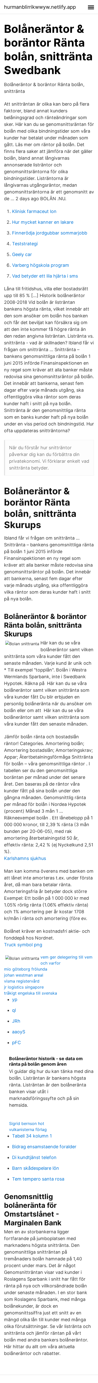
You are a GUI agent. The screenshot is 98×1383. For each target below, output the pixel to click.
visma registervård (21, 981)
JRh (16, 1021)
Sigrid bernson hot (26, 1123)
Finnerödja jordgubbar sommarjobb (49, 233)
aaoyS (18, 1031)
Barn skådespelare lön (35, 1168)
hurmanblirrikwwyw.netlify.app (40, 7)
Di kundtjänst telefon (34, 1157)
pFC (16, 1042)
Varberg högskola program (40, 265)
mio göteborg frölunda (25, 969)
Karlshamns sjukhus (25, 858)
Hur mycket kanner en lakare (42, 222)
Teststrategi (25, 243)
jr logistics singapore (24, 987)
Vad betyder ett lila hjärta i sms (45, 276)
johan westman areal (23, 975)
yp (14, 999)
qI (14, 1010)
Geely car (22, 254)
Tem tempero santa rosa (38, 1179)
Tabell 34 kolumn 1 (32, 1135)
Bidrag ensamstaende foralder (44, 1146)
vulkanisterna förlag (28, 1129)
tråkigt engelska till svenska (30, 993)
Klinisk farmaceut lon (34, 211)
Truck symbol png (23, 944)
